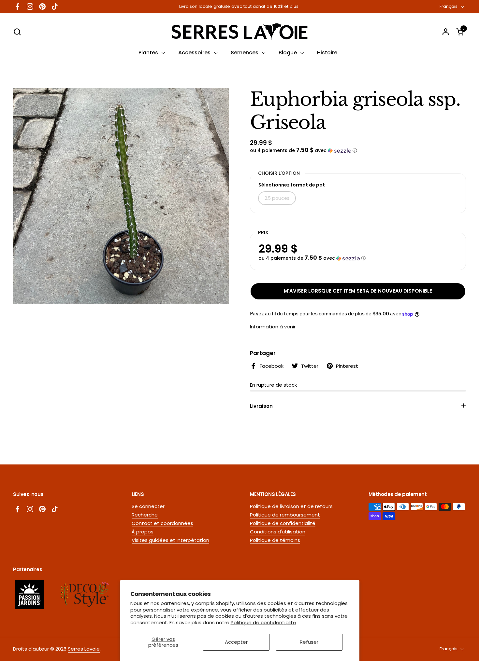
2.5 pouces (277, 198)
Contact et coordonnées (162, 523)
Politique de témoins (275, 540)
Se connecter (148, 506)
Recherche (145, 514)
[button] (17, 32)
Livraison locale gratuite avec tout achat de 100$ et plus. (239, 6)
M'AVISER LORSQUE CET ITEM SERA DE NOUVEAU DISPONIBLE (358, 290)
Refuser (309, 642)
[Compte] (446, 32)
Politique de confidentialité (263, 622)
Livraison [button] (261, 406)
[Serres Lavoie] (239, 31)
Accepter (236, 642)
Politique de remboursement (285, 514)
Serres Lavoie (84, 648)
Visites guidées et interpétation (170, 540)
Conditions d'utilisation (277, 531)
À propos (142, 531)
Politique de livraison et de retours (291, 506)
